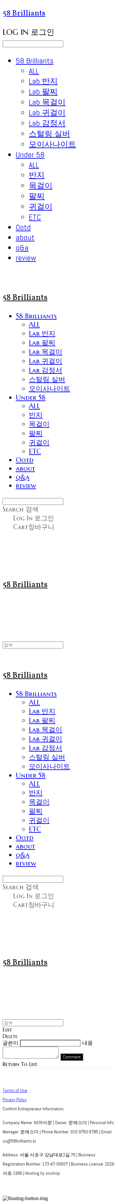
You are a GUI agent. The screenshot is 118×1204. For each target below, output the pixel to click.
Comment (72, 1057)
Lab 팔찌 (43, 91)
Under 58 (30, 154)
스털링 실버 (49, 133)
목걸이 (40, 185)
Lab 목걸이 (47, 102)
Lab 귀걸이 (47, 112)
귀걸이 (40, 206)
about (25, 237)
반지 (37, 175)
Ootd (23, 227)
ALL (34, 71)
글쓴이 (10, 1042)
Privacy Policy (15, 1099)
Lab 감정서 (47, 123)
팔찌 (37, 196)
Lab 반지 (43, 81)
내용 (87, 1042)
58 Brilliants (34, 61)
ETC (35, 217)
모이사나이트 (52, 144)
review (26, 258)
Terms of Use (15, 1090)
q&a (22, 247)
